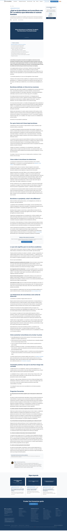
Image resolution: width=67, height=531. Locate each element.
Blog (34, 1)
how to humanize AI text (36, 290)
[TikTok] (57, 525)
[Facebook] (58, 525)
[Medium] (55, 525)
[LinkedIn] (54, 525)
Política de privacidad (7, 525)
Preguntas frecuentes (22, 1)
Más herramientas (33, 520)
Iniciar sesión (47, 1)
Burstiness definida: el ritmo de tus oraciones (18, 44)
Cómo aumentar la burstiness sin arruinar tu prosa (18, 53)
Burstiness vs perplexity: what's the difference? (18, 48)
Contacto (41, 1)
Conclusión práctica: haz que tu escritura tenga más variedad (20, 54)
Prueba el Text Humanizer (26, 241)
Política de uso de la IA (22, 525)
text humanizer (39, 231)
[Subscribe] (13, 521)
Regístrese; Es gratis (54, 1)
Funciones (15, 1)
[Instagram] (59, 525)
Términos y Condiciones (14, 525)
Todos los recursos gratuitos (35, 521)
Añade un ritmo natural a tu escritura (17, 49)
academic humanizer (39, 356)
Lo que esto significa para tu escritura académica (18, 50)
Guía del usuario (29, 1)
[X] (62, 525)
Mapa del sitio (27, 525)
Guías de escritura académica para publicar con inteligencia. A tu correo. (9, 519)
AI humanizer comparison (26, 360)
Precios (37, 1)
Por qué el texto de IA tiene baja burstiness (17, 45)
